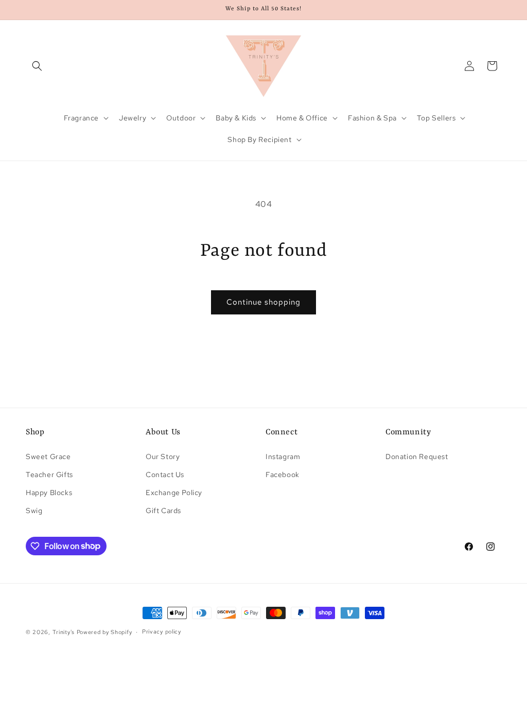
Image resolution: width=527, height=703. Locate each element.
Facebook (283, 474)
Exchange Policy (174, 492)
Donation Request (416, 456)
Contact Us (165, 474)
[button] (37, 66)
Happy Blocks (49, 492)
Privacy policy (161, 631)
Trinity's (63, 632)
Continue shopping (263, 302)
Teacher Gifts (49, 474)
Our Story (163, 456)
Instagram (283, 456)
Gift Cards (163, 510)
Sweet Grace (48, 456)
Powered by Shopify (104, 632)
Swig (34, 510)
